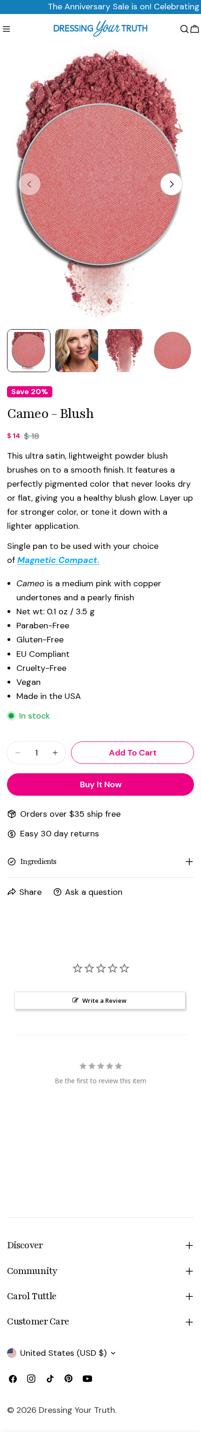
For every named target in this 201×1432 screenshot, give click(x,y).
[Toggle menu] (6, 29)
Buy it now (101, 784)
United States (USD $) (63, 1353)
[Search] (184, 29)
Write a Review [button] (104, 1000)
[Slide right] (171, 184)
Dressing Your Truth (77, 1410)
